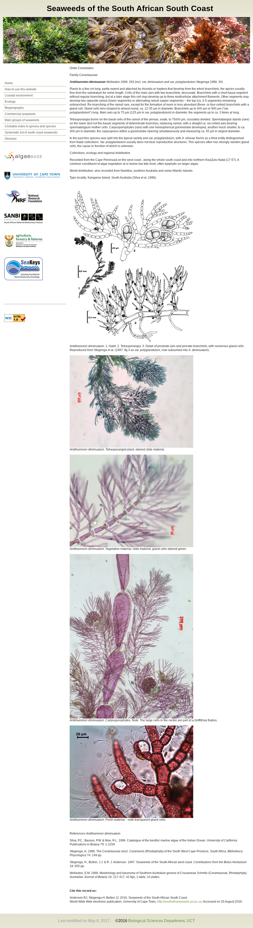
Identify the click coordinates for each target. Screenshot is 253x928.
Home (9, 83)
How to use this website (20, 89)
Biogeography (14, 108)
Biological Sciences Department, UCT (161, 921)
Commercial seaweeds (20, 114)
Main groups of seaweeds (22, 120)
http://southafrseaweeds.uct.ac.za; (180, 901)
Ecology (10, 101)
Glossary (11, 138)
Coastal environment (19, 95)
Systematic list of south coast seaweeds (31, 132)
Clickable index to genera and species (30, 126)
